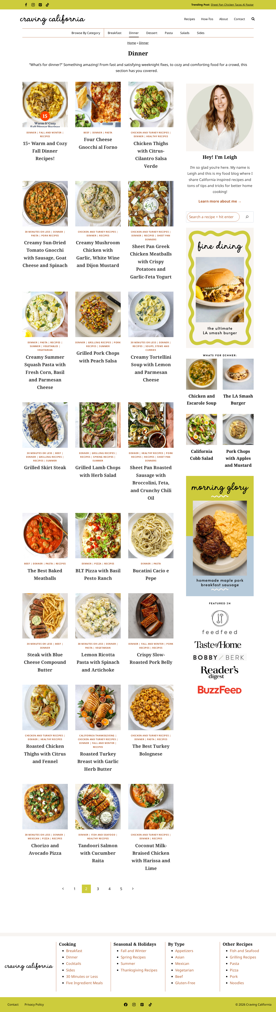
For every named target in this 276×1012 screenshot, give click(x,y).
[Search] (247, 217)
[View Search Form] (253, 19)
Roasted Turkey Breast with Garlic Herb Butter (98, 761)
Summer (35, 346)
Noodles (237, 982)
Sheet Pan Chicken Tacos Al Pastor (232, 4)
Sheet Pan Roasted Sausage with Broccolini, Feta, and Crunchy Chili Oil (151, 482)
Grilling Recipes (99, 342)
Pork (234, 976)
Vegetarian (45, 350)
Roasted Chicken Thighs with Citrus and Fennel (45, 753)
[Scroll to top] (266, 997)
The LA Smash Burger (238, 399)
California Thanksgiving (97, 735)
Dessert (151, 33)
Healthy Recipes (157, 136)
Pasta (169, 33)
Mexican (33, 838)
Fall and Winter (50, 132)
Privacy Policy (34, 1004)
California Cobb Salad (201, 454)
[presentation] (201, 374)
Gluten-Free (185, 982)
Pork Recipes (50, 235)
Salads (184, 33)
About (223, 19)
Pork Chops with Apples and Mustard (238, 458)
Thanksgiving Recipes (139, 970)
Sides (200, 33)
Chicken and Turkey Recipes (150, 132)
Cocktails (73, 963)
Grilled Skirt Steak (45, 467)
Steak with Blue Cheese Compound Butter (45, 662)
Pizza (97, 563)
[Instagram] (33, 4)
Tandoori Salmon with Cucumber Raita (98, 853)
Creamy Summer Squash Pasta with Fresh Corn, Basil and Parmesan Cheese (45, 372)
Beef (86, 132)
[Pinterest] (40, 4)
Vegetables (50, 346)
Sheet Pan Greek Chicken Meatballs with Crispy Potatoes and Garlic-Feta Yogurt (151, 261)
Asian (179, 957)
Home (131, 43)
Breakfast (114, 33)
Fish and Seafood (103, 834)
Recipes (189, 19)
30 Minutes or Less (38, 231)
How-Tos (207, 19)
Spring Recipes (103, 456)
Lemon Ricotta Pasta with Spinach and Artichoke (98, 662)
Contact (239, 19)
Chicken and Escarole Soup (201, 399)
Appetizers (184, 950)
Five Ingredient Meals (84, 982)
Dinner (134, 33)
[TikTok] (47, 4)
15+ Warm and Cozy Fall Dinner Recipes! (45, 151)
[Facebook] (25, 4)
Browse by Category (86, 33)
